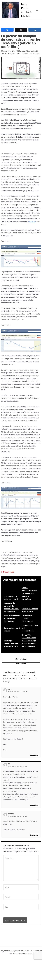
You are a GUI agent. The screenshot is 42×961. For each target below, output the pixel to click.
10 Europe (21, 51)
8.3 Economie (21, 53)
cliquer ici (32, 221)
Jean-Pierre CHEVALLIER (26, 10)
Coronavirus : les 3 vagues (12, 629)
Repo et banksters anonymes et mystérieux (12, 618)
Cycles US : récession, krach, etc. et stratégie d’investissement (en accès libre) (29, 640)
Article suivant (21, 663)
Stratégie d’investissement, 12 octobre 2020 (11, 643)
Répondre (34, 755)
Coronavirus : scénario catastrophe (27, 618)
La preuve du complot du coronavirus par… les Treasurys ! (11, 607)
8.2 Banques (10, 53)
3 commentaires (33, 53)
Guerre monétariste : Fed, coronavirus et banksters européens (30, 593)
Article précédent (21, 659)
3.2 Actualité (30, 51)
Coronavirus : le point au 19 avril (11, 597)
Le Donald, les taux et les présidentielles (30, 628)
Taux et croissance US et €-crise (30, 610)
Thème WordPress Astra (22, 953)
